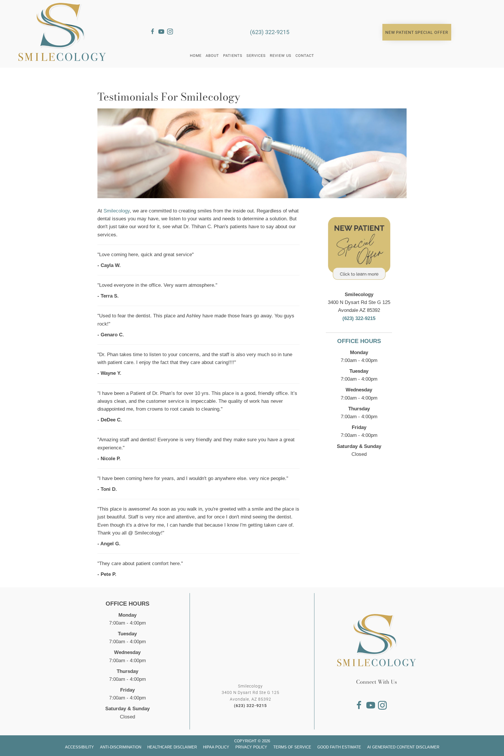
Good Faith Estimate (339, 747)
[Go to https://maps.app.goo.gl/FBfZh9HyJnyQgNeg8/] (179, 32)
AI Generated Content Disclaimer (403, 747)
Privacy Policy (251, 747)
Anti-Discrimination (120, 747)
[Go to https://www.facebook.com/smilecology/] (152, 32)
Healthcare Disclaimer (172, 747)
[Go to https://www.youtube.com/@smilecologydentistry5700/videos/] (161, 32)
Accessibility (79, 747)
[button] (416, 32)
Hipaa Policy (216, 747)
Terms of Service (292, 747)
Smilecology (117, 211)
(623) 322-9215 (269, 32)
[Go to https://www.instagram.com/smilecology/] (170, 32)
